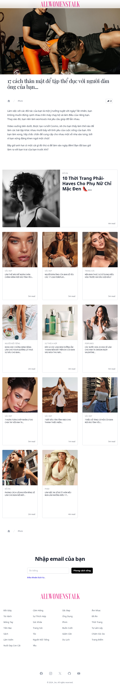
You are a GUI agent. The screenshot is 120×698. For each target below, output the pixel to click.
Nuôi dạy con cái (12, 645)
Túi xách (8, 616)
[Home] (8, 101)
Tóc (34, 633)
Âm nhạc (96, 610)
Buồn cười (67, 628)
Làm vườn (8, 639)
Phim (20, 101)
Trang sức (38, 628)
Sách (6, 633)
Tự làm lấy (97, 628)
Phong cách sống (82, 570)
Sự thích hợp (39, 616)
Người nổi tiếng (41, 639)
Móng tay (8, 622)
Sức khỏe (37, 622)
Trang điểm (97, 639)
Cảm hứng (38, 610)
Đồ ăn (95, 616)
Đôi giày (8, 610)
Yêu (34, 645)
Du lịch (66, 639)
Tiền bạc (8, 628)
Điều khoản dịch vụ (36, 577)
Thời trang (97, 622)
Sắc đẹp (66, 610)
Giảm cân (67, 633)
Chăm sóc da (98, 633)
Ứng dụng (67, 616)
